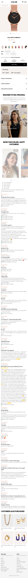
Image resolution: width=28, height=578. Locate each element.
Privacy (2, 565)
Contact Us (19, 565)
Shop (2, 558)
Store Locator (4, 567)
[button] (11, 40)
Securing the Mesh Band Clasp (22, 569)
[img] (4, 194)
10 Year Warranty (20, 567)
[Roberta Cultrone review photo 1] (14, 251)
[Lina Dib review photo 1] (14, 270)
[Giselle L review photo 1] (14, 324)
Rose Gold (7, 51)
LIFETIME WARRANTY (5, 83)
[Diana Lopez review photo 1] (14, 293)
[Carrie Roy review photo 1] (14, 335)
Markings (7, 53)
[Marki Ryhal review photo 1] (14, 241)
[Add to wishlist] (24, 65)
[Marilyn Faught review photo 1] (14, 284)
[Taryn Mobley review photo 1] (14, 216)
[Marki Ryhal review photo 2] (14, 242)
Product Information (6, 78)
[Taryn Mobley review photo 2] (14, 217)
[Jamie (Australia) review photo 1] (14, 404)
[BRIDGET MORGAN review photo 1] (14, 262)
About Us (3, 562)
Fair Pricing (5, 69)
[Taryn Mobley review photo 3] (14, 219)
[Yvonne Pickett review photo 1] (14, 344)
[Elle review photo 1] (14, 206)
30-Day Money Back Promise (21, 562)
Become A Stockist (5, 569)
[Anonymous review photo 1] (14, 303)
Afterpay (18, 560)
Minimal (13, 53)
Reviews (2, 563)
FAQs (18, 558)
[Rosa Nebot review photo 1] (14, 431)
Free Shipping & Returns (7, 89)
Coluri (17, 575)
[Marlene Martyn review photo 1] (14, 419)
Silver (13, 51)
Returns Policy (19, 572)
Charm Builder (4, 571)
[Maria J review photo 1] (14, 360)
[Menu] (2, 2)
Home (2, 560)
